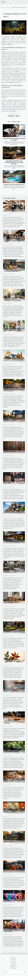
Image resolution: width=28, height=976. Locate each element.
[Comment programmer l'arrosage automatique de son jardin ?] (14, 747)
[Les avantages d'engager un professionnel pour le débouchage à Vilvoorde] (14, 717)
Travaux (13, 957)
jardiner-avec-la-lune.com (16, 66)
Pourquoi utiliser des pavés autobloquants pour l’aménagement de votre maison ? (14, 389)
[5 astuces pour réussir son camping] (14, 866)
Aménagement (13, 966)
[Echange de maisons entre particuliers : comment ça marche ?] (14, 355)
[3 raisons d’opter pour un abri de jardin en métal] (14, 837)
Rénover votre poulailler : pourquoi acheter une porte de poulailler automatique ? (13, 930)
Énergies (13, 964)
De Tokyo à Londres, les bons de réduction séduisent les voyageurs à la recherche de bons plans (14, 269)
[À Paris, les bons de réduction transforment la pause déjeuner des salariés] (14, 236)
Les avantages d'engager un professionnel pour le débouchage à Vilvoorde (13, 721)
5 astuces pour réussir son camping (13, 869)
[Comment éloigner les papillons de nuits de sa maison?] (14, 130)
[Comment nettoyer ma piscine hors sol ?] (14, 176)
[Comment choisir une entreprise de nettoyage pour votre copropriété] (14, 326)
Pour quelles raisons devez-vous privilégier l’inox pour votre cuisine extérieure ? (14, 162)
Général (8, 7)
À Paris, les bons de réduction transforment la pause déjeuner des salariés (13, 240)
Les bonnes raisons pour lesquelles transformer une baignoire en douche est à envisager (13, 571)
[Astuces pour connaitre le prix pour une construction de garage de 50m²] (14, 537)
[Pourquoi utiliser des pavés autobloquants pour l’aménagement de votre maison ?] (14, 385)
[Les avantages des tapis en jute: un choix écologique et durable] (14, 598)
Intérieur (13, 959)
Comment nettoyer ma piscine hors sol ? (14, 184)
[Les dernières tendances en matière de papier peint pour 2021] (14, 686)
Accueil (2, 7)
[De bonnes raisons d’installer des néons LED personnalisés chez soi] (14, 896)
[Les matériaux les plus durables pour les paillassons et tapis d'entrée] (14, 627)
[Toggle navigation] (3, 2)
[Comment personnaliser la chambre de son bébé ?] (14, 478)
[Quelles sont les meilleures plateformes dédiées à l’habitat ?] (14, 508)
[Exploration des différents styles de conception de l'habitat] (14, 807)
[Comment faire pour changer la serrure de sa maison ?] (14, 416)
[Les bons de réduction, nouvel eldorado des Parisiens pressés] (14, 206)
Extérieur (13, 962)
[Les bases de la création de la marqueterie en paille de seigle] (14, 657)
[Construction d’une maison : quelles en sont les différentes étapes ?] (14, 776)
